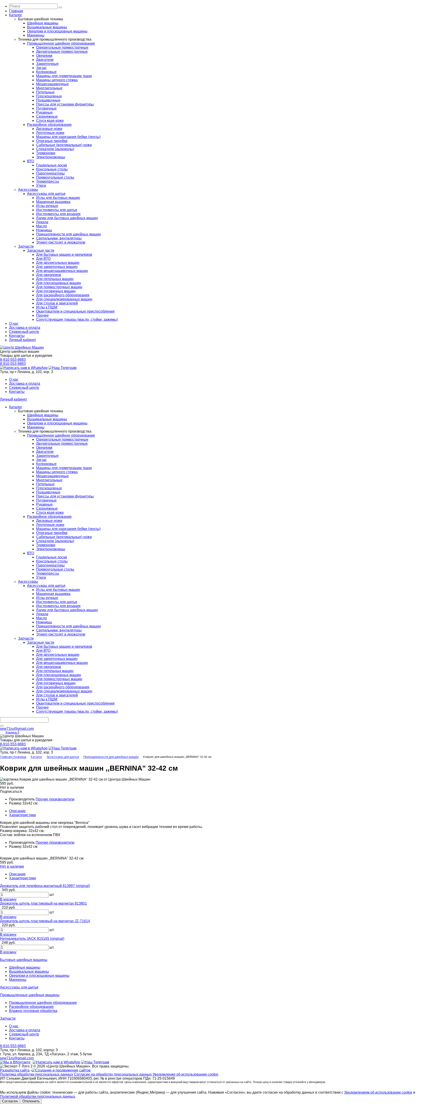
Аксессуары (28, 189)
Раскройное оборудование (49, 125)
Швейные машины (42, 23)
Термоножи (45, 153)
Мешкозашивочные (52, 84)
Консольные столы (52, 169)
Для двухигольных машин (57, 263)
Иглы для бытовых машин (58, 198)
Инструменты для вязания (58, 214)
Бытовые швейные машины (23, 960)
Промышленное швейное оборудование (61, 43)
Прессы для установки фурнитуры (65, 104)
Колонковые (46, 72)
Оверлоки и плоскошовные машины (57, 31)
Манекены (35, 35)
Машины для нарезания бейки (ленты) (68, 137)
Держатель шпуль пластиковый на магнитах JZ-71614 (45, 921)
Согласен (10, 1101)
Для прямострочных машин (59, 287)
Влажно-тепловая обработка (33, 1011)
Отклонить (31, 1101)
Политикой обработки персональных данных (37, 1096)
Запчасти (26, 246)
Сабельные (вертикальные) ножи (64, 145)
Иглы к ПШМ (46, 307)
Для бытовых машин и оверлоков (64, 254)
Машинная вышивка (53, 202)
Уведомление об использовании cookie (185, 1074)
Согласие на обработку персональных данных (113, 1074)
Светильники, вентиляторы (59, 238)
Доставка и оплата (24, 328)
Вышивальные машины (47, 27)
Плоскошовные (49, 96)
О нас (13, 323)
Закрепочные (47, 64)
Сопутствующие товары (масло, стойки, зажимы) (77, 319)
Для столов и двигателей (57, 303)
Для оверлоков (48, 275)
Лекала (42, 222)
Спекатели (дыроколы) (55, 149)
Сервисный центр (24, 332)
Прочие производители (55, 799)
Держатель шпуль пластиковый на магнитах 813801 (43, 903)
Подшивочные (48, 100)
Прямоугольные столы (55, 177)
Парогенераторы (50, 173)
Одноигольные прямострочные (62, 47)
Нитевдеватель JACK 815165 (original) (32, 938)
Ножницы (44, 230)
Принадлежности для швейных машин (68, 234)
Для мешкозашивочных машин (62, 271)
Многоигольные (49, 88)
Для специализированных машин (64, 299)
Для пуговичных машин (56, 291)
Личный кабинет (22, 340)
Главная (16, 11)
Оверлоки (44, 56)
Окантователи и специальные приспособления (75, 311)
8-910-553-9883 (13, 360)
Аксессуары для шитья (46, 194)
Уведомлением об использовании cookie (378, 1092)
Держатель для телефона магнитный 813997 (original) (45, 886)
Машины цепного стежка (57, 80)
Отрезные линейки (51, 141)
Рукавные (44, 112)
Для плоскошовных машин (58, 283)
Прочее (42, 315)
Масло (41, 226)
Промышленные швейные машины (30, 995)
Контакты (17, 336)
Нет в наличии (12, 866)
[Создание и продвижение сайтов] (61, 1070)
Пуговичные (46, 108)
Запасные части (40, 250)
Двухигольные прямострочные (62, 51)
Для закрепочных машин (57, 267)
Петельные (45, 92)
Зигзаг (41, 68)
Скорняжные (47, 116)
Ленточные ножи (50, 133)
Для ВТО (43, 258)
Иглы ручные (47, 206)
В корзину (8, 899)
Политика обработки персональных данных (36, 1074)
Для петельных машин (55, 279)
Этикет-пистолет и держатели (60, 242)
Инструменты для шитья (56, 210)
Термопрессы (47, 181)
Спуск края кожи (50, 120)
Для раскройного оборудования (62, 295)
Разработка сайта (15, 1070)
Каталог (15, 15)
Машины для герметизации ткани (64, 76)
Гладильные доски (51, 165)
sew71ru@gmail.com (17, 729)
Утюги (41, 185)
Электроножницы (50, 157)
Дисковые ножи (49, 129)
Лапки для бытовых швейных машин (67, 218)
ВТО (30, 161)
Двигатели (44, 60)
